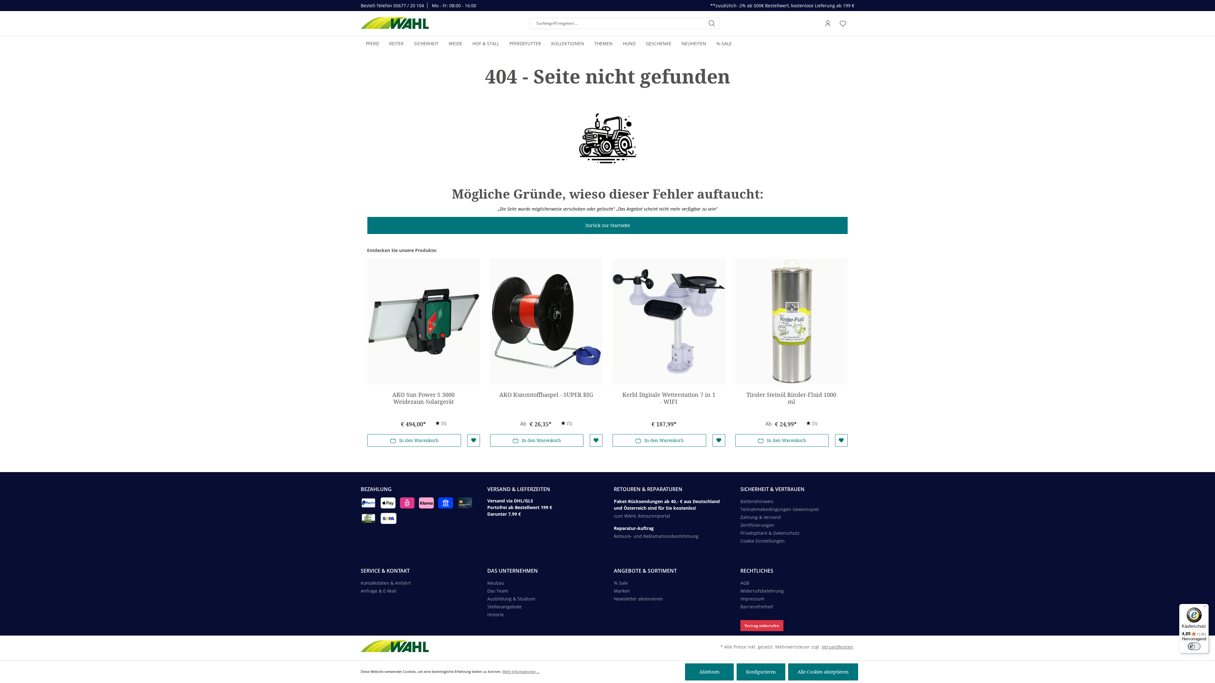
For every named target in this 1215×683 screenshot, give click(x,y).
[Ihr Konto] (827, 23)
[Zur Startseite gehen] (395, 23)
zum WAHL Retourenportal (642, 516)
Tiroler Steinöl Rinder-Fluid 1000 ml (791, 398)
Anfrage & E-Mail (378, 591)
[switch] (1194, 646)
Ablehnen (709, 672)
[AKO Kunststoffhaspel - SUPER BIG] (546, 321)
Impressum (752, 599)
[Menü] (1205, 608)
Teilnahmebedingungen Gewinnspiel (779, 509)
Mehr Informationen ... (520, 671)
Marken (622, 591)
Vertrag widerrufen (762, 625)
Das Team (497, 591)
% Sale (621, 583)
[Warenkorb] (852, 23)
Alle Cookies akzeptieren (823, 672)
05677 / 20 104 (408, 6)
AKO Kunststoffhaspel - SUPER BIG (546, 394)
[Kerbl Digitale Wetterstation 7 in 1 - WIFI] (669, 321)
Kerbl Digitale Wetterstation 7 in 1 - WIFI (668, 398)
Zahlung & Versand (760, 517)
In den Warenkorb (419, 440)
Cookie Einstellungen (762, 541)
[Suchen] (711, 23)
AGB (744, 583)
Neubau (495, 583)
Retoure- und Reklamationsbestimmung (656, 536)
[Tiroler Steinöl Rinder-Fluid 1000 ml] (791, 321)
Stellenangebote (504, 607)
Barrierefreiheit (756, 607)
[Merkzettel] (842, 23)
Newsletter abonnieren (638, 599)
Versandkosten (837, 647)
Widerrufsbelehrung (762, 591)
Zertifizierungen (757, 525)
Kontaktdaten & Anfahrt (386, 583)
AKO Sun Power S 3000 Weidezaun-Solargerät (423, 398)
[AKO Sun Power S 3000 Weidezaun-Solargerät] (423, 321)
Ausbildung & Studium (511, 599)
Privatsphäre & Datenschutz (770, 533)
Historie (495, 615)
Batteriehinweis (757, 501)
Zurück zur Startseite (607, 225)
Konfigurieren (761, 672)
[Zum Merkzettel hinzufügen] (473, 440)
